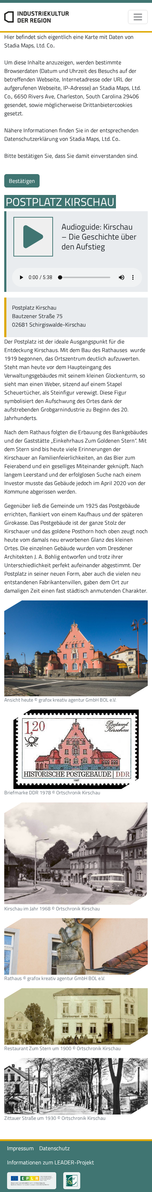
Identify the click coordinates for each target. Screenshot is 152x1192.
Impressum (20, 1148)
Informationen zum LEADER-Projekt (50, 1162)
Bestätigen (22, 181)
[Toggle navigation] (138, 17)
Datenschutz (54, 1148)
